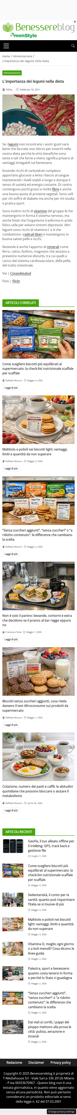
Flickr (16, 281)
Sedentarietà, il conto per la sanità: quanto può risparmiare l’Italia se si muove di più (51, 899)
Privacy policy (61, 1062)
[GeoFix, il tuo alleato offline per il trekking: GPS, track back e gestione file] (12, 846)
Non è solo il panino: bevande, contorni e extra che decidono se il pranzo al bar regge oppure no (37, 620)
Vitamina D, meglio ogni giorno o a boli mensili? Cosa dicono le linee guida (51, 948)
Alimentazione (12, 73)
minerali (53, 247)
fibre (55, 189)
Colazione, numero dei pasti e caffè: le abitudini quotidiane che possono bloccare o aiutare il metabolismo (37, 791)
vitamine (40, 211)
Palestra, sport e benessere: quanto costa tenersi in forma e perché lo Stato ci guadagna (50, 973)
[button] (73, 46)
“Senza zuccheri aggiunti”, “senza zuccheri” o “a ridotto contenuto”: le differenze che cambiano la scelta (37, 535)
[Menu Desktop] (6, 46)
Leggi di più (11, 387)
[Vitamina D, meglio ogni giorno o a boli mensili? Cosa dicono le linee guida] (12, 949)
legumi (13, 144)
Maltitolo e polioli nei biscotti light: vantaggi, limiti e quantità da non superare (35, 451)
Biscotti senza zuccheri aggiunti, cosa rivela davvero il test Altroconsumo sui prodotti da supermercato (35, 706)
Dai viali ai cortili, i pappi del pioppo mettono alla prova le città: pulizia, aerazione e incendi (49, 1029)
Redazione (14, 1062)
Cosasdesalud (20, 273)
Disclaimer (36, 1062)
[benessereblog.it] (38, 29)
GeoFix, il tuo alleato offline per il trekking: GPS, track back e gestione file (51, 846)
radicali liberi (32, 234)
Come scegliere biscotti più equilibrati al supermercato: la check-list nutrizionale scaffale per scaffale (37, 369)
